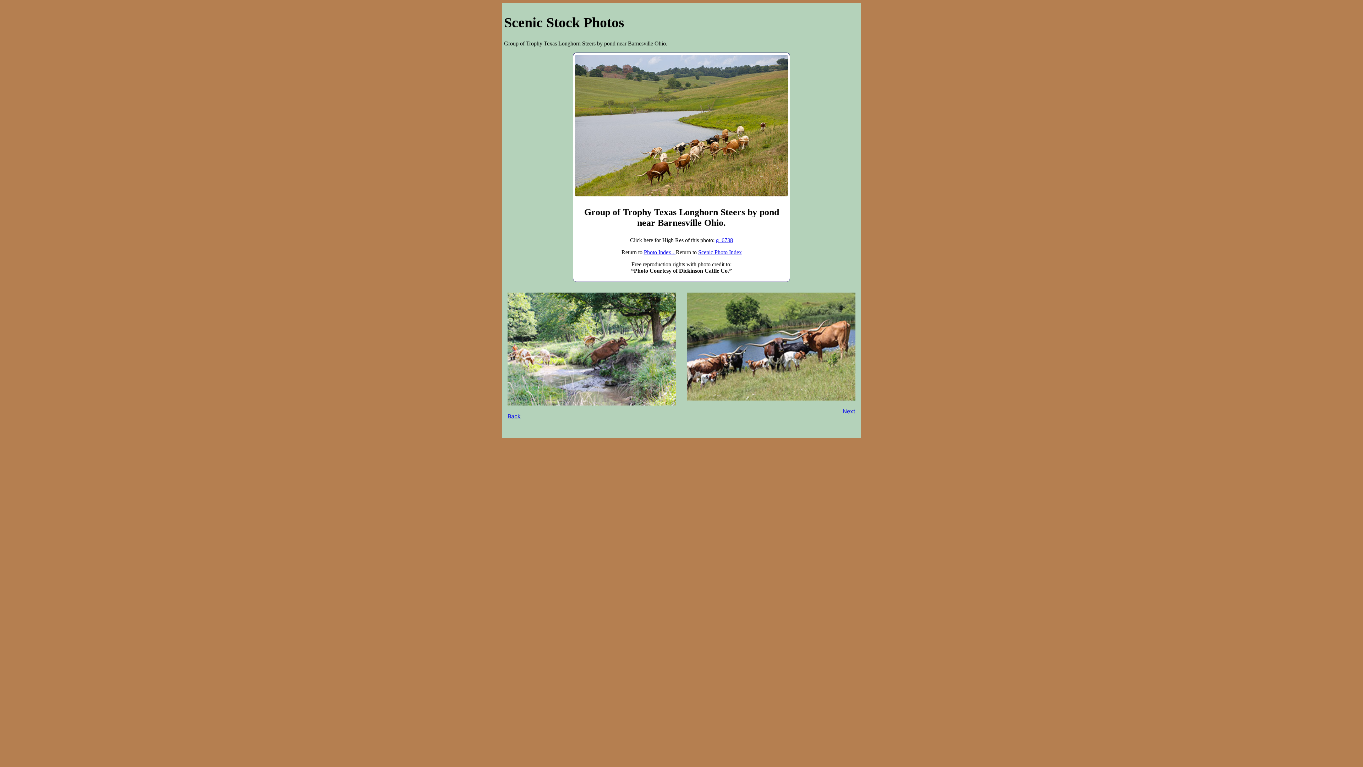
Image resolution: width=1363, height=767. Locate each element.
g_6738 (724, 240)
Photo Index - (660, 252)
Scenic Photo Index (720, 252)
